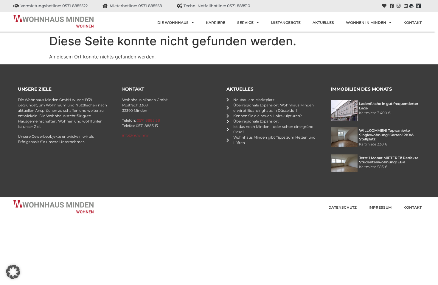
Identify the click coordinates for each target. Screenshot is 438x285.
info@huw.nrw (135, 135)
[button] (13, 272)
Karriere (215, 22)
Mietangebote (286, 22)
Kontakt (412, 22)
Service (245, 22)
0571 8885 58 (148, 120)
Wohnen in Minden (366, 22)
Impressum (380, 207)
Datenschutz (342, 207)
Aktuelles (323, 22)
